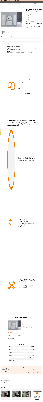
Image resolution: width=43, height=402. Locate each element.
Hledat (21, 4)
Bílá (33, 349)
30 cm (33, 355)
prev (40, 387)
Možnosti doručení (27, 19)
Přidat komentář (4, 382)
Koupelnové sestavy (32, 346)
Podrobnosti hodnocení (35, 11)
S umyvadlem (32, 357)
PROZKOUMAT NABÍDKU (17, 0)
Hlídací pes (27, 27)
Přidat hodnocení (5, 371)
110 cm (33, 352)
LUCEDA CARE (32, 21)
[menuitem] (3, 6)
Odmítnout (38, 400)
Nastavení (35, 400)
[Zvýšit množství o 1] (35, 23)
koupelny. (26, 287)
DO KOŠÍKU (40, 23)
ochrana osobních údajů (37, 397)
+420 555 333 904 (40, 26)
